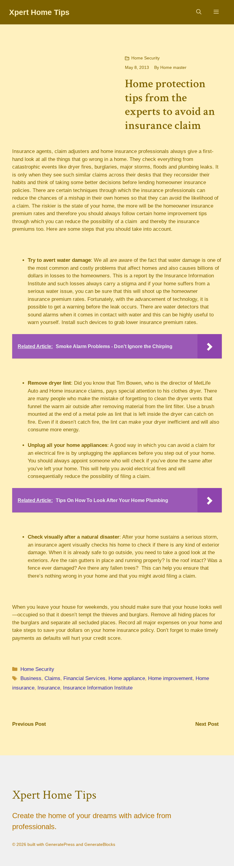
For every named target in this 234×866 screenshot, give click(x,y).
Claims (52, 678)
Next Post (207, 724)
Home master (173, 67)
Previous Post (29, 724)
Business (30, 678)
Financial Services (84, 678)
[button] (198, 12)
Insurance (48, 688)
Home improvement (170, 678)
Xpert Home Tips (39, 12)
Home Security (145, 57)
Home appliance (126, 678)
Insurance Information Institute (98, 688)
